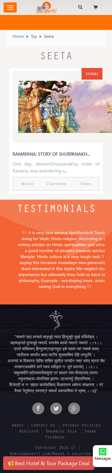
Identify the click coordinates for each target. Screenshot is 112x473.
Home (18, 36)
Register (28, 432)
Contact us (43, 426)
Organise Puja (61, 432)
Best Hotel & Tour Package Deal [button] (51, 463)
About (18, 426)
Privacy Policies (81, 426)
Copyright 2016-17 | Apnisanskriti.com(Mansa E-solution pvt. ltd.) (56, 454)
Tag (34, 36)
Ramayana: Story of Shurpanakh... (51, 154)
